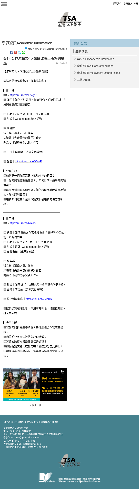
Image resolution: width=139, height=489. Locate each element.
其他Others (84, 79)
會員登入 (128, 3)
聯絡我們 (117, 3)
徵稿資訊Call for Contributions (95, 66)
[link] (23, 95)
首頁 (30, 49)
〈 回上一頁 (35, 405)
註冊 (136, 3)
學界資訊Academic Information (95, 59)
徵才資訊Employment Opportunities (98, 72)
